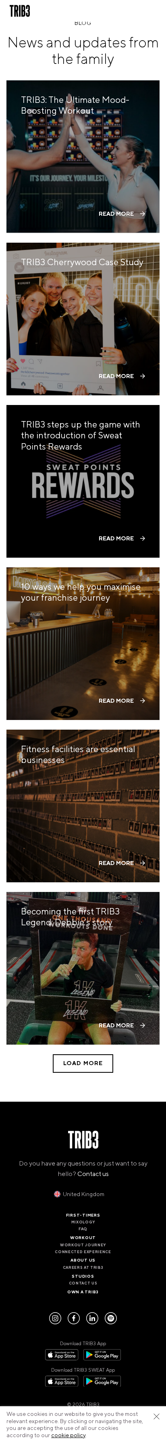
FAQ (83, 1229)
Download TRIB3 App (83, 1344)
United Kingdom (83, 1194)
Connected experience (83, 1252)
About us (83, 1260)
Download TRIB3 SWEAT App (83, 1370)
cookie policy (68, 1435)
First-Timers (83, 1215)
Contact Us (83, 1283)
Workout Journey (83, 1245)
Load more (82, 1063)
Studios (83, 1276)
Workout (83, 1237)
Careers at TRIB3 (83, 1267)
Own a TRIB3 (83, 1292)
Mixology (83, 1222)
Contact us (93, 1174)
